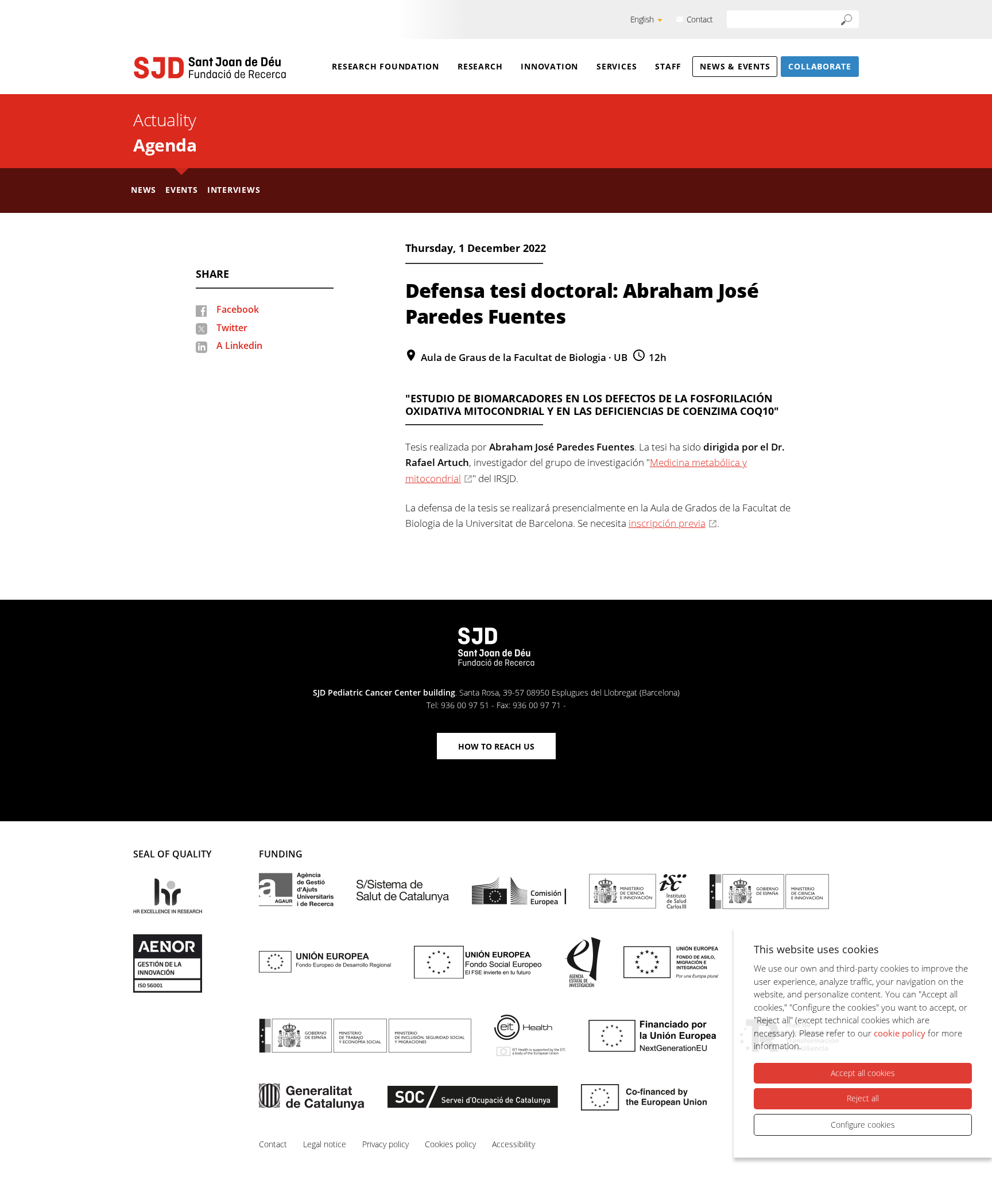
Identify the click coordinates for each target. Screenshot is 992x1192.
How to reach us (496, 746)
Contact (700, 19)
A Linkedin (239, 345)
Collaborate (819, 66)
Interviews (234, 189)
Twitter (231, 327)
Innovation (549, 66)
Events (181, 189)
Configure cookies (863, 1124)
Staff (668, 66)
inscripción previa (667, 523)
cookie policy (899, 1033)
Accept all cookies (863, 1072)
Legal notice (324, 1144)
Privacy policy (385, 1144)
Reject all (863, 1098)
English (642, 19)
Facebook (237, 309)
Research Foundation (385, 66)
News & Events (735, 66)
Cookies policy (450, 1144)
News (143, 189)
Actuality (164, 119)
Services (616, 66)
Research (480, 66)
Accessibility (513, 1144)
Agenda (164, 145)
